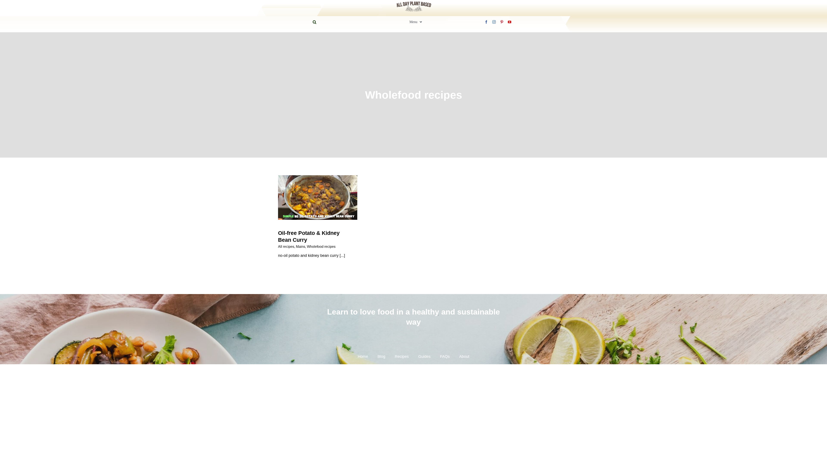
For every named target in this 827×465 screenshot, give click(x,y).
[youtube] (509, 22)
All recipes (286, 246)
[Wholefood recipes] (317, 197)
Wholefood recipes (321, 246)
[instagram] (494, 22)
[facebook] (486, 22)
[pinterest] (502, 22)
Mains (300, 246)
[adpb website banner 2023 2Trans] (413, 2)
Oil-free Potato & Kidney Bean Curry (317, 190)
